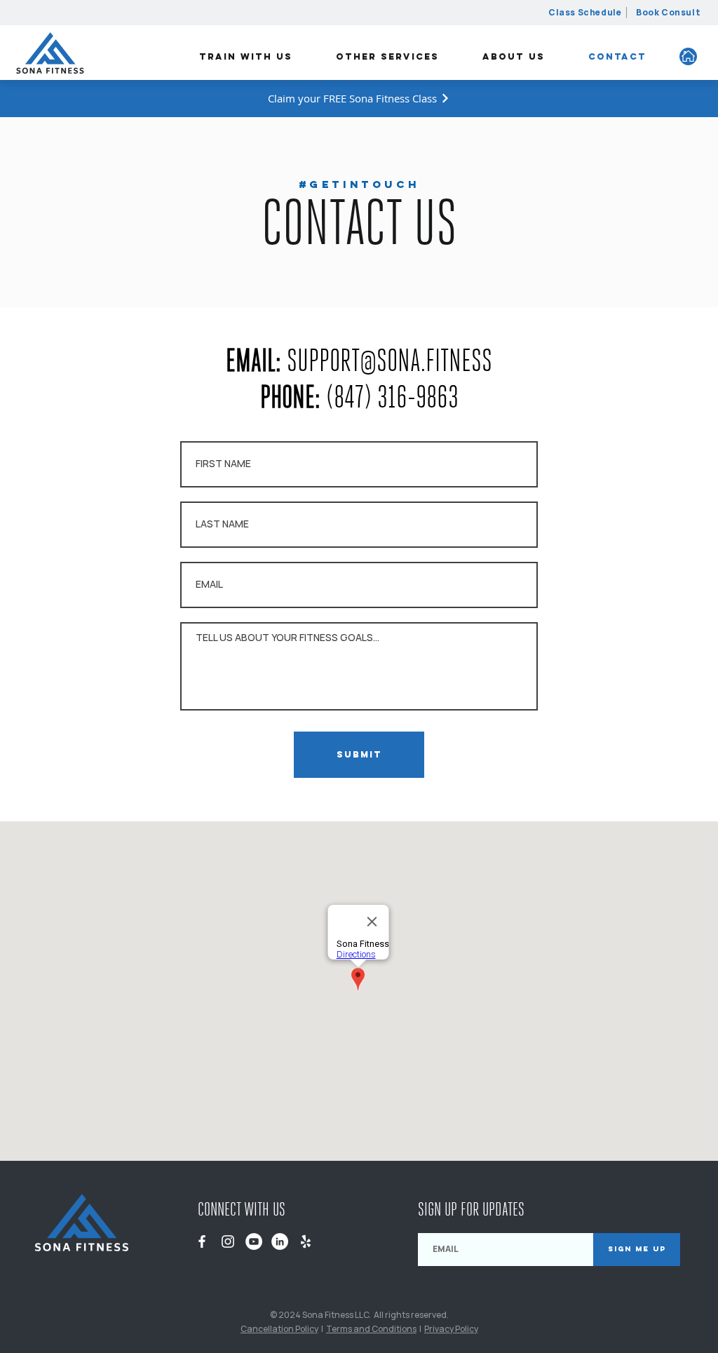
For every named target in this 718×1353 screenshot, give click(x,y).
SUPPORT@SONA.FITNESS (389, 360)
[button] (245, 57)
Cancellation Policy (279, 1329)
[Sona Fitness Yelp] (305, 1241)
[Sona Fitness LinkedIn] (279, 1241)
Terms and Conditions (371, 1329)
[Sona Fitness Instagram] (227, 1241)
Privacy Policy (451, 1329)
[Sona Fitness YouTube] (253, 1241)
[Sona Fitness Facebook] (202, 1241)
